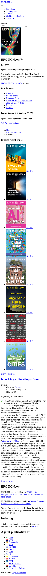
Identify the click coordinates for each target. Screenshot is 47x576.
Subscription (11, 11)
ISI (10, 554)
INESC (12, 549)
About (8, 14)
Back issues (11, 9)
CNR (11, 537)
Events (9, 105)
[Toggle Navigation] (2, 5)
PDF (11, 83)
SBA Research (15, 563)
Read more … (7, 481)
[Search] (26, 26)
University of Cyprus (17, 568)
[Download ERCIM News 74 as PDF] (11, 54)
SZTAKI (12, 566)
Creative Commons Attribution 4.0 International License (23, 502)
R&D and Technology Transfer (19, 100)
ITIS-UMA (13, 556)
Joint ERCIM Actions (15, 103)
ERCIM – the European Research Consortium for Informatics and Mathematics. (22, 494)
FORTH (12, 547)
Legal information (19, 573)
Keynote (9, 93)
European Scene (13, 98)
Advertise (10, 18)
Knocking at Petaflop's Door (20, 379)
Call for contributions (15, 16)
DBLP (34, 526)
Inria (11, 552)
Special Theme (12, 96)
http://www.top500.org (11, 441)
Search (4, 23)
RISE (11, 561)
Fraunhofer (13, 542)
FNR (11, 544)
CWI (11, 540)
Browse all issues (8, 374)
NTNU (12, 559)
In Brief (9, 107)
